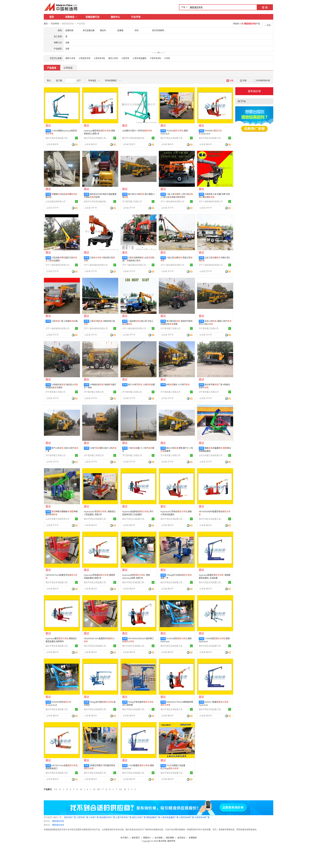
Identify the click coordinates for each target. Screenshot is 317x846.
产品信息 (51, 67)
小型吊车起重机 (139, 58)
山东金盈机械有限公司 (55, 201)
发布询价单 (254, 91)
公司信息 (68, 67)
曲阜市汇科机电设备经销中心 (96, 201)
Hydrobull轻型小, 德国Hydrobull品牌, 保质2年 (136, 576)
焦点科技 (162, 841)
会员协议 (181, 837)
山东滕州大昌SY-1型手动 (137, 130)
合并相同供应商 (263, 80)
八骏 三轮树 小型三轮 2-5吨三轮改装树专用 (176, 196)
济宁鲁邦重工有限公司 (132, 201)
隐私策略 (170, 837)
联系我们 (136, 837)
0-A (55, 789)
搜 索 (265, 7)
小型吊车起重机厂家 (169, 817)
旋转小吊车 (70, 58)
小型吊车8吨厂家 (186, 817)
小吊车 (167, 58)
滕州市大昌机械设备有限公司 (134, 138)
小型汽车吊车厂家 (123, 817)
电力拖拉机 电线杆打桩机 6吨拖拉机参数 (176, 322)
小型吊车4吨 (99, 58)
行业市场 (136, 16)
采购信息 (69, 16)
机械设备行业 (93, 16)
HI (81, 789)
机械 (48, 130)
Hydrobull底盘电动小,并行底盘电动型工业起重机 (137, 513)
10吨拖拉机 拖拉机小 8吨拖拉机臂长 (62, 386)
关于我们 (124, 837)
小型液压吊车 (84, 58)
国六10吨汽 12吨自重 (141, 384)
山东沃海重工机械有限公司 (211, 455)
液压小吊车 (113, 58)
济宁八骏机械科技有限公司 (172, 201)
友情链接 (193, 837)
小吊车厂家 (94, 817)
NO (98, 789)
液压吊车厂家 (70, 817)
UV (120, 789)
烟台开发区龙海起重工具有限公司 (58, 138)
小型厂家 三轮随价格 (64, 321)
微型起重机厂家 (153, 817)
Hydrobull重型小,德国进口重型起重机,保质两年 (61, 640)
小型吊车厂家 (82, 817)
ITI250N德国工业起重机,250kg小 (172, 767)
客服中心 (147, 837)
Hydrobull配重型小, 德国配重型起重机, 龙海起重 (214, 576)
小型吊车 (125, 58)
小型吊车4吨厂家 (202, 817)
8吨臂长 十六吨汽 (178, 384)
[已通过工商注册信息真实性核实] (76, 138)
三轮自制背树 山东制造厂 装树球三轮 (138, 259)
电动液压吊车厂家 (107, 817)
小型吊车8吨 (155, 58)
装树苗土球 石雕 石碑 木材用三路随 (214, 196)
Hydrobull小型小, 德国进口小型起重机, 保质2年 (100, 513)
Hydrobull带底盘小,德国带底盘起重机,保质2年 (99, 576)
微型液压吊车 (58, 821)
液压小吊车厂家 (139, 817)
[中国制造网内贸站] (61, 6)
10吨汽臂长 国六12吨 (103, 448)
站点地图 (158, 837)
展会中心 (115, 16)
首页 (51, 16)
